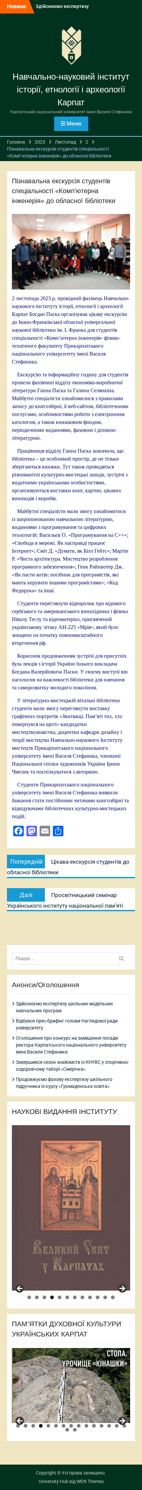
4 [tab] (52, 1297)
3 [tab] (44, 1297)
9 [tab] (90, 1297)
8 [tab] (82, 1297)
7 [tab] (75, 1297)
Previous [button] (20, 1289)
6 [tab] (67, 1297)
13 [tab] (109, 1426)
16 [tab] (67, 1430)
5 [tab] (59, 1297)
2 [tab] (37, 1297)
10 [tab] (97, 1297)
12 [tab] (113, 1297)
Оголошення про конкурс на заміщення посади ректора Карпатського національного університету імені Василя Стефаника (71, 1045)
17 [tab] (75, 1430)
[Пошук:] (67, 958)
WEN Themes (90, 1481)
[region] (71, 1207)
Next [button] (122, 1289)
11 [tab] (105, 1297)
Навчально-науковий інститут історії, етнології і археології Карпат (71, 89)
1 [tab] (29, 1297)
